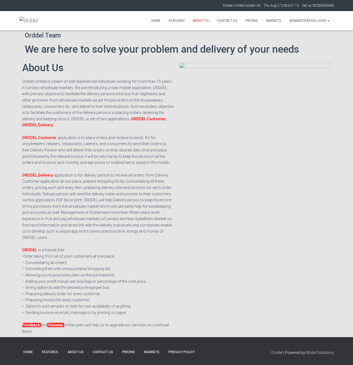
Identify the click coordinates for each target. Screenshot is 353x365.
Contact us (227, 21)
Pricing (251, 21)
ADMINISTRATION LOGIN (308, 21)
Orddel (276, 352)
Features (176, 21)
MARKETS (151, 352)
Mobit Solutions (320, 352)
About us (201, 21)
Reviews (55, 325)
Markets (273, 21)
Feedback (31, 325)
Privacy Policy (182, 352)
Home (156, 21)
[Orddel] (28, 21)
